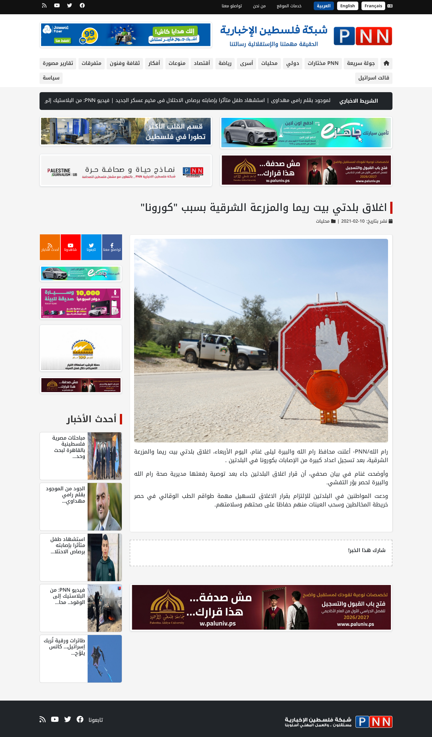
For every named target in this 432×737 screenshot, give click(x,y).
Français (373, 6)
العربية (324, 6)
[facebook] (82, 7)
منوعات (177, 63)
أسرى (246, 63)
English (347, 6)
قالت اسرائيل (373, 78)
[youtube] (57, 7)
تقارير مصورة (58, 63)
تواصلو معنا (232, 6)
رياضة (225, 63)
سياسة (51, 78)
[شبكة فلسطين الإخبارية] (306, 34)
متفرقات (92, 63)
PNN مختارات (323, 63)
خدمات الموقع (289, 6)
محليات (269, 63)
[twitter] (69, 7)
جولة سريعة (361, 63)
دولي (292, 63)
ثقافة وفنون (125, 63)
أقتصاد (202, 63)
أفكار (154, 63)
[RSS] (44, 7)
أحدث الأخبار (91, 419)
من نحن (259, 6)
